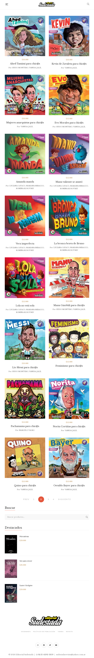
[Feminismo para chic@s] (69, 338)
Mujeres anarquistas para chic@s (25, 122)
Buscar (86, 517)
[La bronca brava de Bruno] (69, 216)
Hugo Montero (20, 68)
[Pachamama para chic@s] (25, 398)
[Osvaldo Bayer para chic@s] (69, 458)
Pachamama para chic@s (25, 426)
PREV (26, 499)
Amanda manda (25, 181)
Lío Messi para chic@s (25, 367)
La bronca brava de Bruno (69, 243)
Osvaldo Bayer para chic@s (69, 485)
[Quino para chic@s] (25, 458)
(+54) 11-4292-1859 (44, 654)
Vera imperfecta (25, 243)
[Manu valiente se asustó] (69, 154)
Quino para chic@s (25, 485)
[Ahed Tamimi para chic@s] (25, 36)
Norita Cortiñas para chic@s (69, 426)
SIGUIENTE (64, 499)
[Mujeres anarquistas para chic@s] (25, 95)
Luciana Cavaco (17, 186)
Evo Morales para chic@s (69, 122)
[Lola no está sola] (25, 277)
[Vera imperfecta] (25, 216)
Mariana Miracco (35, 186)
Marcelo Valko (27, 430)
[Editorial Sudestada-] (47, 4)
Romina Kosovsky (25, 188)
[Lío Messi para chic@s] (25, 339)
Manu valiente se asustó (69, 182)
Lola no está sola (25, 305)
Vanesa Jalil (35, 68)
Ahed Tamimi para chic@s (25, 63)
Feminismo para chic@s (69, 366)
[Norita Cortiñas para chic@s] (69, 398)
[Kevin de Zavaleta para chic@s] (69, 36)
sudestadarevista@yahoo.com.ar (71, 654)
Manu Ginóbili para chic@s (69, 305)
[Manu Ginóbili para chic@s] (69, 277)
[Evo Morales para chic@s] (69, 95)
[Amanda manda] (25, 154)
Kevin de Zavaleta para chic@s (69, 63)
